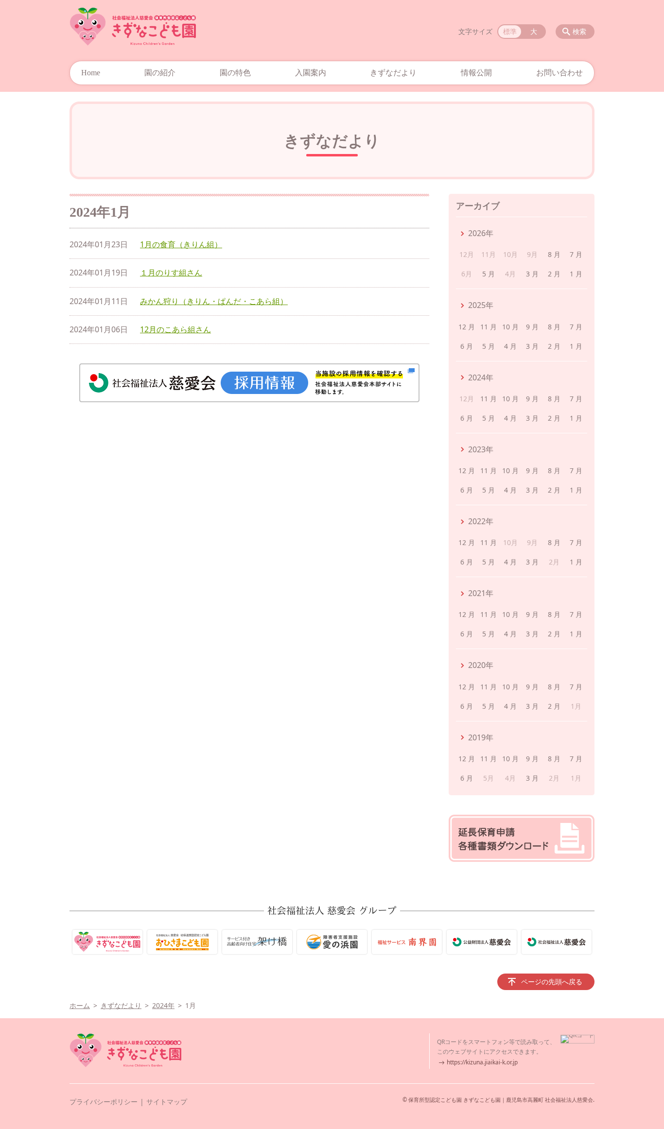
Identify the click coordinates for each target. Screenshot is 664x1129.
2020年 (480, 665)
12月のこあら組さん (175, 329)
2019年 (480, 737)
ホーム (80, 1005)
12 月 (466, 326)
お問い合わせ (559, 72)
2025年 (480, 305)
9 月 (532, 326)
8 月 (554, 254)
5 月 (488, 273)
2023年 (480, 449)
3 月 (532, 273)
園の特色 (235, 72)
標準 (510, 31)
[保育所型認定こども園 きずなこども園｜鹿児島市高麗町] (133, 26)
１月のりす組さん (171, 272)
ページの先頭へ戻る (551, 981)
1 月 (576, 273)
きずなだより (393, 72)
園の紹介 (159, 72)
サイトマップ (166, 1101)
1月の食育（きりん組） (181, 244)
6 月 (466, 346)
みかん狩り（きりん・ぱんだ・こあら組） (214, 301)
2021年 (480, 593)
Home (90, 72)
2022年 (480, 521)
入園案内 (310, 72)
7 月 (576, 254)
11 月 (488, 326)
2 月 (554, 273)
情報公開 (476, 72)
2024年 (480, 377)
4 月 (510, 346)
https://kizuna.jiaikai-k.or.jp (482, 1062)
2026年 (480, 233)
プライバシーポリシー (104, 1101)
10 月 (510, 326)
